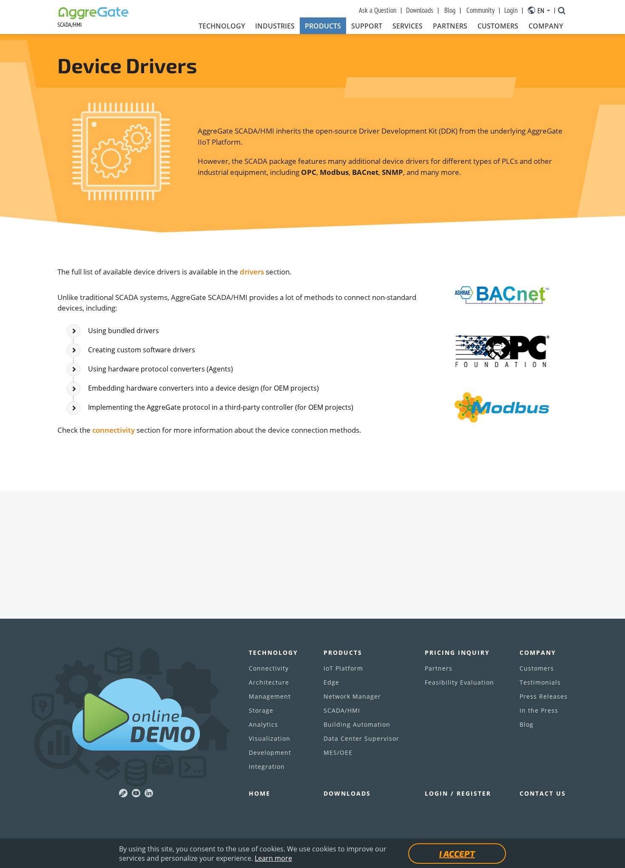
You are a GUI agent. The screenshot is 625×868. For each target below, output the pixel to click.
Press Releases (544, 696)
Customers (497, 26)
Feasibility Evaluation (459, 682)
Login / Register (458, 793)
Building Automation (357, 724)
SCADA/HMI (342, 710)
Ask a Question (377, 10)
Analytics (263, 724)
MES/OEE (338, 752)
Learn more (273, 858)
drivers (252, 272)
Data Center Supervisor (361, 738)
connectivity (113, 430)
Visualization (269, 738)
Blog (449, 10)
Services (407, 26)
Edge (331, 682)
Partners (450, 26)
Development (270, 752)
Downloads (419, 10)
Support (366, 26)
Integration (267, 766)
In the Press (539, 710)
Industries (275, 26)
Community (480, 10)
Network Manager (352, 696)
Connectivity (269, 668)
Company (545, 26)
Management (270, 696)
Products (323, 26)
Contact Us (543, 793)
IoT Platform (343, 668)
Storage (261, 710)
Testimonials (540, 682)
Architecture (269, 682)
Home (259, 793)
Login (510, 10)
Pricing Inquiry (457, 652)
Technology (222, 26)
